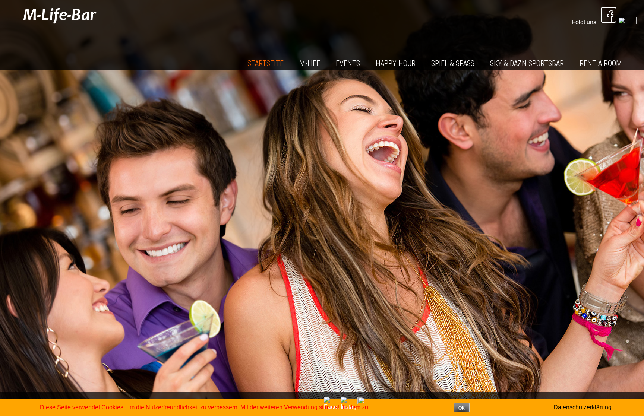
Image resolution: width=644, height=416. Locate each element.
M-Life (309, 63)
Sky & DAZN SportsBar (527, 63)
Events (348, 63)
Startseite (265, 63)
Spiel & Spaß (452, 63)
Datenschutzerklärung (582, 407)
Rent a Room (601, 63)
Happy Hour (396, 63)
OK (461, 407)
